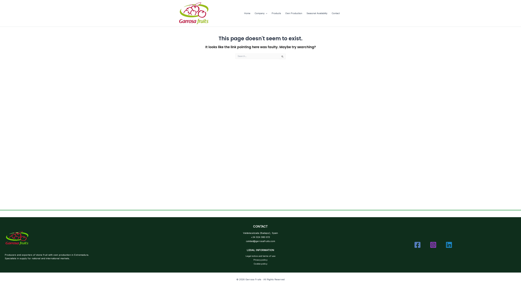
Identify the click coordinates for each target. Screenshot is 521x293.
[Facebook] (417, 245)
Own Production (293, 13)
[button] (266, 13)
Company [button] (260, 13)
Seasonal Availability (316, 13)
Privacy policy (260, 260)
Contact (336, 13)
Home (247, 13)
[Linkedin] (449, 245)
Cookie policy (260, 263)
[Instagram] (433, 245)
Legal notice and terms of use (261, 256)
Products (276, 13)
